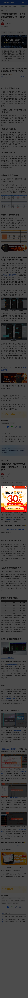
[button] (26, 487)
